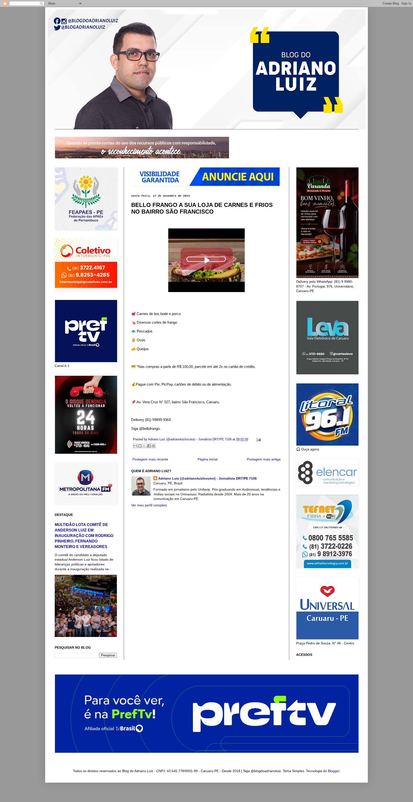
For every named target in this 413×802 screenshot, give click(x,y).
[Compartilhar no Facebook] (149, 445)
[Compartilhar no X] (144, 445)
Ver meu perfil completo (149, 505)
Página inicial (207, 459)
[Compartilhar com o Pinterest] (153, 445)
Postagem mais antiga (264, 459)
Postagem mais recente (150, 459)
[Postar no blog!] (139, 445)
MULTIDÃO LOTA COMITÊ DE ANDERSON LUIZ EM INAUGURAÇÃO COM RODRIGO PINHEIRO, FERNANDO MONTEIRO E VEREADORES (84, 535)
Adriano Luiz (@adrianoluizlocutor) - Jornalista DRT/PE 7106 (207, 478)
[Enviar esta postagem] (258, 439)
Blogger (333, 771)
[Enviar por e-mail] (135, 445)
